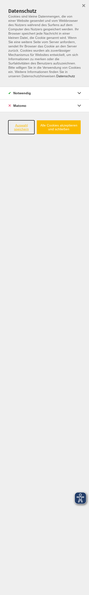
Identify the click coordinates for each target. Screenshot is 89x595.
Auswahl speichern (21, 127)
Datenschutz (65, 76)
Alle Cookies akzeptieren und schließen (58, 127)
